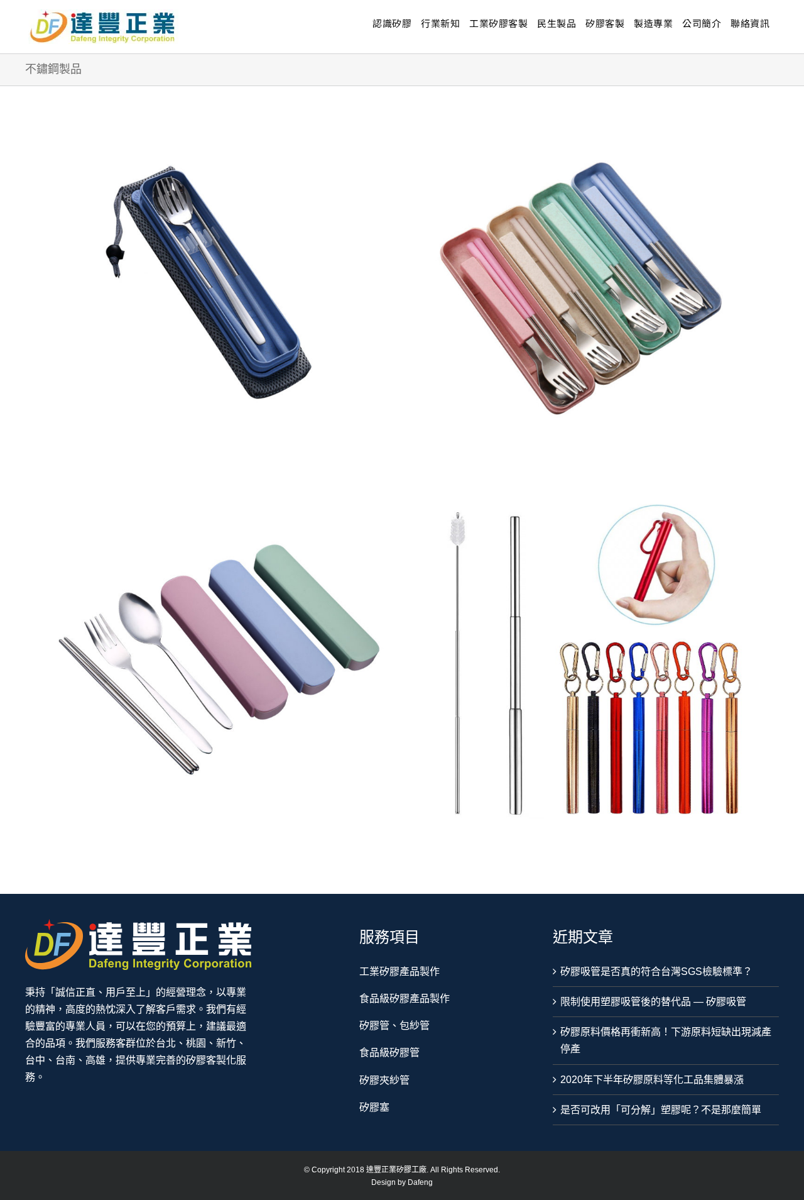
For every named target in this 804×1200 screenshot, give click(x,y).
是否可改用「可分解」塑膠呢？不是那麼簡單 (660, 1109)
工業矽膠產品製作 (399, 971)
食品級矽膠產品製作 (404, 998)
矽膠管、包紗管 (394, 1025)
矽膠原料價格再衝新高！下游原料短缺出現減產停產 (665, 1040)
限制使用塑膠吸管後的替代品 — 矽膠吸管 (653, 1001)
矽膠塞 (374, 1107)
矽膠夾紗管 (384, 1080)
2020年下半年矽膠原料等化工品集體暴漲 (652, 1079)
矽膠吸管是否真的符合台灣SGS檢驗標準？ (656, 971)
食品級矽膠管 (389, 1052)
